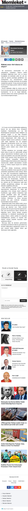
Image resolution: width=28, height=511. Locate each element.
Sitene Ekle (13, 482)
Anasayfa (4, 481)
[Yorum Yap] (22, 59)
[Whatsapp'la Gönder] (13, 59)
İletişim (14, 481)
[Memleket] (12, 2)
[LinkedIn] (11, 59)
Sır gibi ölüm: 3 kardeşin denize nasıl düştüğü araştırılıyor (15, 7)
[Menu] (25, 2)
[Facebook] (5, 59)
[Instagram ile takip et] (16, 487)
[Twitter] (8, 59)
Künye (9, 481)
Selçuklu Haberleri (7, 496)
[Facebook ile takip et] (8, 487)
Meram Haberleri (7, 501)
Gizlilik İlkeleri (21, 481)
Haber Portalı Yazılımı (8, 508)
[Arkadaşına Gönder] (16, 59)
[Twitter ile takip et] (12, 487)
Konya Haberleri (6, 493)
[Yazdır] (19, 59)
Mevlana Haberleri (7, 503)
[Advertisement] (14, 24)
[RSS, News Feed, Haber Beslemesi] (19, 487)
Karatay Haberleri (7, 498)
